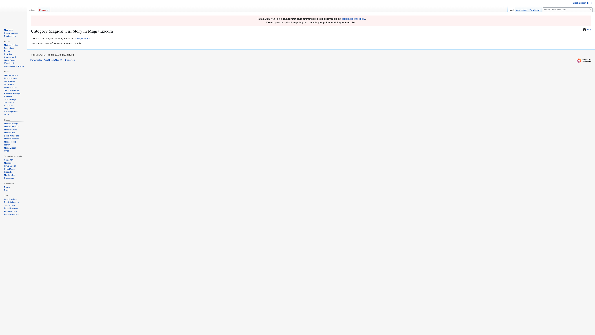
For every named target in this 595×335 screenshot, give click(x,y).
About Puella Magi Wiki (53, 60)
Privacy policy (36, 60)
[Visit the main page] (13, 12)
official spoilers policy (353, 19)
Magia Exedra (83, 38)
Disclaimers (70, 60)
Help (589, 29)
